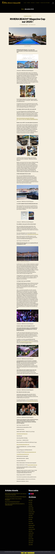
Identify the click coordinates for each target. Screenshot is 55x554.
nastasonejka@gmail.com (32, 464)
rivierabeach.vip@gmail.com (32, 401)
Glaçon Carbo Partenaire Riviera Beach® (12, 501)
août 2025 (30, 515)
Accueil (25, 2)
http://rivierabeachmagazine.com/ (23, 444)
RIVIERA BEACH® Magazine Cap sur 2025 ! (27, 20)
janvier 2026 (31, 509)
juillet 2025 (31, 517)
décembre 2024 (32, 525)
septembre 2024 (32, 529)
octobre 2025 (31, 513)
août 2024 (30, 531)
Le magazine (37, 2)
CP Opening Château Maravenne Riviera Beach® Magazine (15, 496)
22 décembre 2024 (32, 24)
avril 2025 (30, 521)
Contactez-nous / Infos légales (45, 2)
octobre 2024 (31, 527)
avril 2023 (30, 536)
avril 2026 (30, 506)
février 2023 (31, 538)
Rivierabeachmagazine (25, 24)
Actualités (28, 2)
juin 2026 (30, 502)
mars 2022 (31, 544)
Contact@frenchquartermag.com (23, 454)
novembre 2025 (32, 511)
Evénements (33, 2)
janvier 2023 (31, 540)
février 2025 (31, 523)
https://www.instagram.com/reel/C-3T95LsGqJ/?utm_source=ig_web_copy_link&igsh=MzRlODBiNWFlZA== (27, 119)
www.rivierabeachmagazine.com (26, 341)
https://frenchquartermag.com (30, 452)
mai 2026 (30, 504)
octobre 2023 (31, 533)
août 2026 (30, 500)
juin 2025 (30, 519)
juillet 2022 (31, 542)
